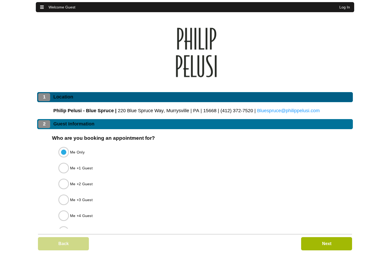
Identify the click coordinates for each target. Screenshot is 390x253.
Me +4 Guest (81, 216)
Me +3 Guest (81, 200)
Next (326, 243)
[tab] (195, 97)
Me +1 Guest (81, 168)
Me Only (77, 152)
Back (63, 243)
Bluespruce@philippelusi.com (288, 110)
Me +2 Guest (81, 184)
